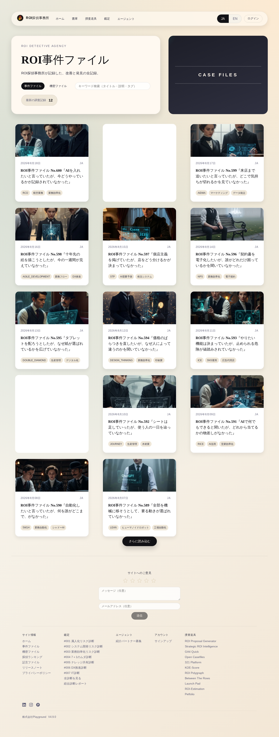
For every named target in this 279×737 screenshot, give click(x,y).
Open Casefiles (195, 657)
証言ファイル (30, 662)
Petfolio (189, 694)
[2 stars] (132, 581)
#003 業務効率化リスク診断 (82, 651)
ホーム (60, 18)
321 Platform (193, 662)
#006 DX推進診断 (75, 667)
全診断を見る (72, 678)
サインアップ (163, 641)
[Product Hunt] (38, 705)
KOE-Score (192, 667)
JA (223, 18)
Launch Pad (192, 683)
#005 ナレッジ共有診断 (79, 662)
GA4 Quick (192, 651)
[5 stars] (154, 581)
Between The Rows (197, 678)
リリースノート (32, 667)
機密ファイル (58, 86)
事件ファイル (32, 86)
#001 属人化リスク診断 (79, 641)
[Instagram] (31, 705)
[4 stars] (146, 581)
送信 (139, 615)
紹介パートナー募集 (129, 641)
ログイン (253, 18)
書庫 (75, 18)
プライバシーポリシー (36, 673)
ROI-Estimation (194, 688)
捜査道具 (91, 18)
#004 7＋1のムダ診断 (78, 657)
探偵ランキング (32, 657)
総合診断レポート (75, 683)
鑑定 (107, 18)
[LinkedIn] (24, 705)
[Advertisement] (140, 162)
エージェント (126, 18)
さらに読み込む (139, 541)
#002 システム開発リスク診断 (83, 646)
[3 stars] (139, 581)
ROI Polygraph (194, 673)
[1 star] (125, 581)
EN (235, 18)
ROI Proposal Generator (200, 641)
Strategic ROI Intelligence (201, 646)
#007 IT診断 (72, 673)
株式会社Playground (34, 716)
